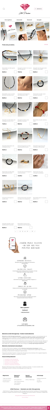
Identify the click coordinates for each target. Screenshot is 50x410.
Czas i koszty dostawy (19, 381)
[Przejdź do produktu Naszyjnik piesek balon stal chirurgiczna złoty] (9, 135)
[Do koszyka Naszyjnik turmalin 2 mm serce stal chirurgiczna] (31, 72)
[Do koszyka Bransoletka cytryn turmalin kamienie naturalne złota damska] (15, 97)
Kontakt (38, 380)
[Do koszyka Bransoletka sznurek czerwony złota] (46, 123)
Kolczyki (27, 395)
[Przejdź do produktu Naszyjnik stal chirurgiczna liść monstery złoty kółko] (40, 57)
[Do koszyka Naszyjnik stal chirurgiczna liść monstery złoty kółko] (46, 72)
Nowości (24, 397)
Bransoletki (22, 395)
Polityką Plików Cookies (36, 407)
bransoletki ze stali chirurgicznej (12, 360)
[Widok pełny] (46, 44)
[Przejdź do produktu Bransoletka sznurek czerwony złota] (40, 109)
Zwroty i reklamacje (30, 379)
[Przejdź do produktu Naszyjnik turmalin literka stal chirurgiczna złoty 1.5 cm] (9, 109)
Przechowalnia (6, 381)
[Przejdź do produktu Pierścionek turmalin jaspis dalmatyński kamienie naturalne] (9, 161)
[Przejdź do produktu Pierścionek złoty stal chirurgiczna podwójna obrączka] (40, 161)
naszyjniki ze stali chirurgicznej (11, 359)
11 (32, 231)
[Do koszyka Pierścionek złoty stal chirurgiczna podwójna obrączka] (46, 175)
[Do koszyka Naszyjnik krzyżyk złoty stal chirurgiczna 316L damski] (46, 149)
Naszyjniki (17, 395)
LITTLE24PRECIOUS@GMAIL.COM (25, 325)
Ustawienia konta (6, 380)
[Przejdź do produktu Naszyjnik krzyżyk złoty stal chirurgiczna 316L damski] (40, 135)
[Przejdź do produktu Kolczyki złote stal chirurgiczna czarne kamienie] (25, 161)
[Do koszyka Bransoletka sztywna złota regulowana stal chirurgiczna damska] (31, 227)
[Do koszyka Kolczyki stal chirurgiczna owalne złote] (15, 201)
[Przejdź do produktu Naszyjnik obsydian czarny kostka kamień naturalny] (9, 213)
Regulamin (39, 381)
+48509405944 (25, 312)
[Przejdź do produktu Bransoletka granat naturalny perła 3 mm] (40, 187)
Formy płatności (17, 379)
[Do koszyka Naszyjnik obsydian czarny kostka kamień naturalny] (15, 227)
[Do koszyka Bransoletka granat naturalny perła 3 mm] (46, 201)
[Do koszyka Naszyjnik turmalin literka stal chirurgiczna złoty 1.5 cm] (15, 123)
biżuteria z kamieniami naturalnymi (12, 364)
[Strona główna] (25, 8)
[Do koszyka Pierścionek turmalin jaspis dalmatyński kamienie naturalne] (15, 175)
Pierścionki (32, 395)
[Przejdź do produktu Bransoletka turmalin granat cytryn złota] (9, 57)
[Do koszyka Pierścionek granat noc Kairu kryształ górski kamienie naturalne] (31, 149)
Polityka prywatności (41, 378)
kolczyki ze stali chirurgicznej (11, 362)
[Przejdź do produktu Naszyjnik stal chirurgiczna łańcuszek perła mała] (25, 83)
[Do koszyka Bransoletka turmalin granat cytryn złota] (15, 72)
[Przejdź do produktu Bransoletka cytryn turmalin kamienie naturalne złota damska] (9, 83)
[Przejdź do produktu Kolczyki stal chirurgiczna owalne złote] (9, 187)
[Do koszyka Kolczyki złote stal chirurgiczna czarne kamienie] (31, 175)
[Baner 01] (25, 31)
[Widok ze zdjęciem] (45, 44)
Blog (27, 397)
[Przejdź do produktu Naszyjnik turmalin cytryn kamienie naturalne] (25, 109)
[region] (25, 31)
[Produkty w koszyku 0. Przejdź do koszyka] (47, 9)
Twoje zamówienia (7, 378)
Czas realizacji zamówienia (17, 383)
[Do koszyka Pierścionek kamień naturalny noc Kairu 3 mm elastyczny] (31, 201)
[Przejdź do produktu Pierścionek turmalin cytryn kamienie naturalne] (40, 83)
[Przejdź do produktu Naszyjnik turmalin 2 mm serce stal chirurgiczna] (25, 57)
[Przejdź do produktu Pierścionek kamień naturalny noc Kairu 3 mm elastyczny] (25, 187)
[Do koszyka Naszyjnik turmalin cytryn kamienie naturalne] (31, 123)
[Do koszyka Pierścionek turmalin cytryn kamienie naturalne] (46, 97)
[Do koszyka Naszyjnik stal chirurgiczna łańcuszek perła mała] (31, 97)
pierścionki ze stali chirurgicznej (12, 363)
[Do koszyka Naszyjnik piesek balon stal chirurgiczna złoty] (15, 149)
